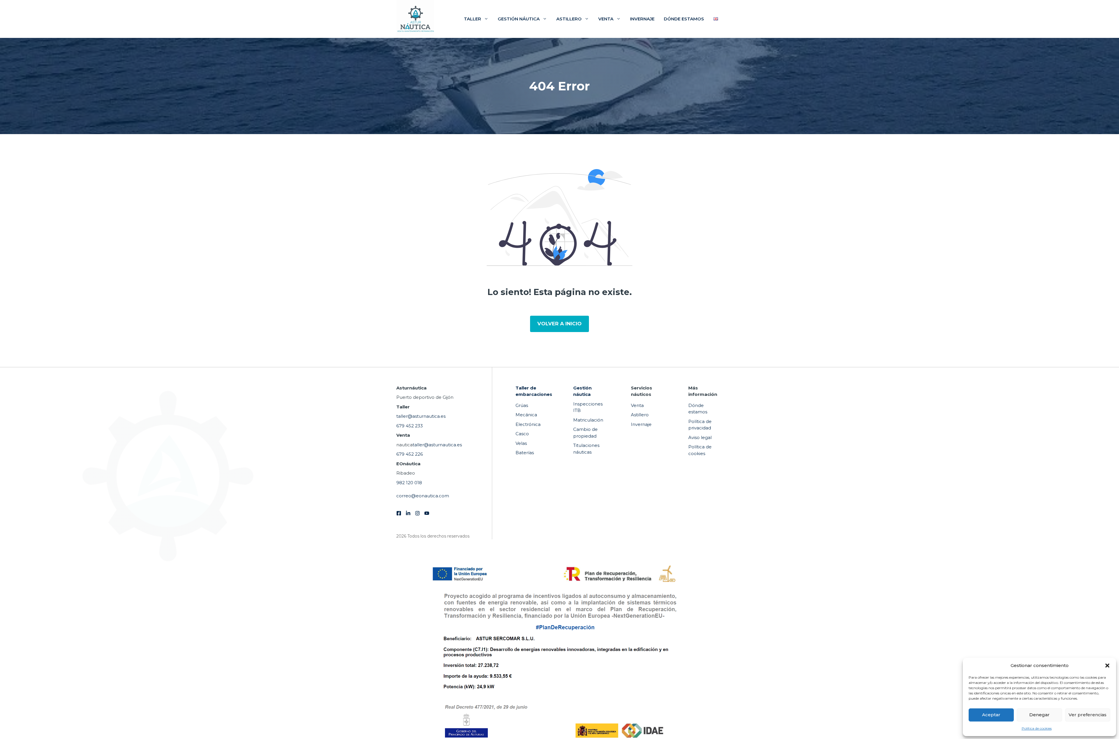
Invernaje (642, 19)
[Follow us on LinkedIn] (408, 513)
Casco (522, 433)
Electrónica (528, 424)
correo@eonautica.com (422, 495)
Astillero (569, 19)
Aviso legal (700, 437)
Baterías (524, 452)
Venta (605, 19)
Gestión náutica (519, 19)
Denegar (1039, 714)
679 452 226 (409, 454)
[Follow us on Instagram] (417, 513)
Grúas (521, 405)
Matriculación (588, 420)
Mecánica (526, 414)
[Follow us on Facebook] (398, 513)
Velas (521, 443)
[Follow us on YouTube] (426, 513)
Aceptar (991, 714)
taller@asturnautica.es (421, 416)
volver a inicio (559, 324)
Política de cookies (1037, 728)
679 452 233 (409, 426)
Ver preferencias (1087, 714)
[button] (1107, 665)
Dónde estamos (684, 19)
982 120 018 (409, 482)
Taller (472, 19)
